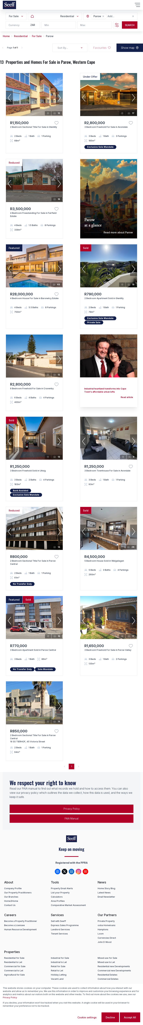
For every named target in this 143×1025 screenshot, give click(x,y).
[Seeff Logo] (9, 5)
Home (6, 36)
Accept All (130, 1017)
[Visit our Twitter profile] (64, 871)
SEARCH (129, 25)
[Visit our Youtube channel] (85, 871)
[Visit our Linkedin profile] (71, 871)
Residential (21, 36)
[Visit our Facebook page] (57, 871)
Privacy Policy (10, 997)
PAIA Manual (71, 818)
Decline (110, 1017)
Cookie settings (87, 1017)
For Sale (37, 36)
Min (46, 25)
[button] (103, 16)
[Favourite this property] (56, 123)
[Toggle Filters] (117, 25)
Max (82, 25)
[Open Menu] (137, 5)
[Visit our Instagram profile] (78, 871)
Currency (14, 25)
